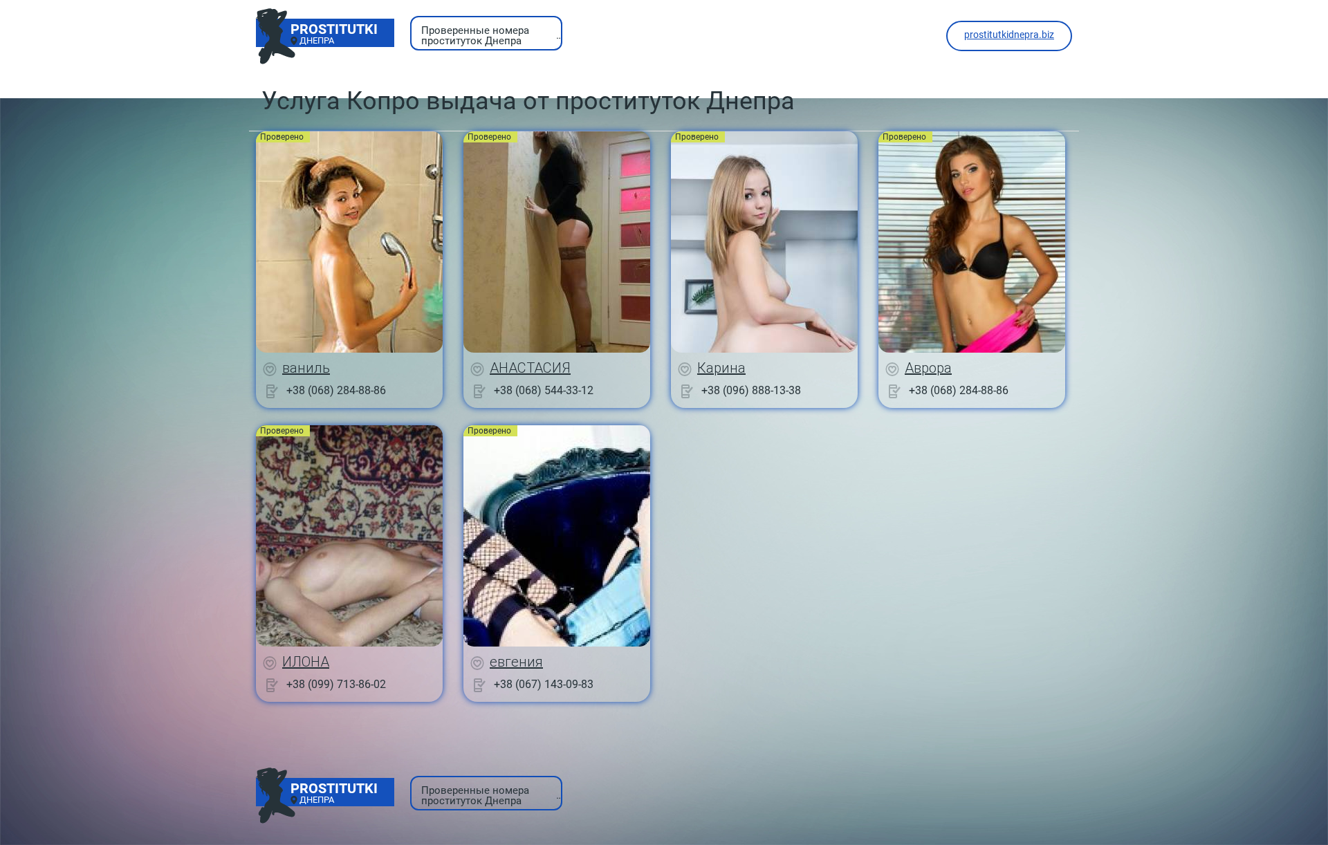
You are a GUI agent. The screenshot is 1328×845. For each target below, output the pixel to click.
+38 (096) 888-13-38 (751, 390)
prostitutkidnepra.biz (1009, 34)
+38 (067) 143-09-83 (543, 684)
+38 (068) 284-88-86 (336, 390)
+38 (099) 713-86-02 (336, 684)
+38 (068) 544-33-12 (543, 390)
